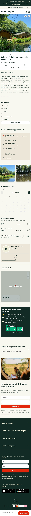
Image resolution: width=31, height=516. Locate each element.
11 (9, 205)
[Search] (26, 12)
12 (13, 205)
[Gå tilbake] (2, 16)
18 (10, 208)
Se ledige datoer (23, 513)
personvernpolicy (5, 414)
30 (28, 211)
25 (10, 211)
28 (21, 211)
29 (25, 211)
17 (6, 208)
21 (21, 208)
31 (6, 214)
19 (13, 208)
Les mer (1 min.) (5, 96)
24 (6, 211)
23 (28, 208)
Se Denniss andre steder (8, 260)
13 (17, 205)
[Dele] (29, 16)
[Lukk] (29, 2)
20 (17, 208)
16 (28, 205)
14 (21, 205)
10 (6, 205)
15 (24, 205)
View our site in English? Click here (15, 7)
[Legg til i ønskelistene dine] (25, 16)
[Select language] (29, 12)
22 (25, 208)
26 (13, 211)
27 (17, 211)
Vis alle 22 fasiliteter (15, 122)
